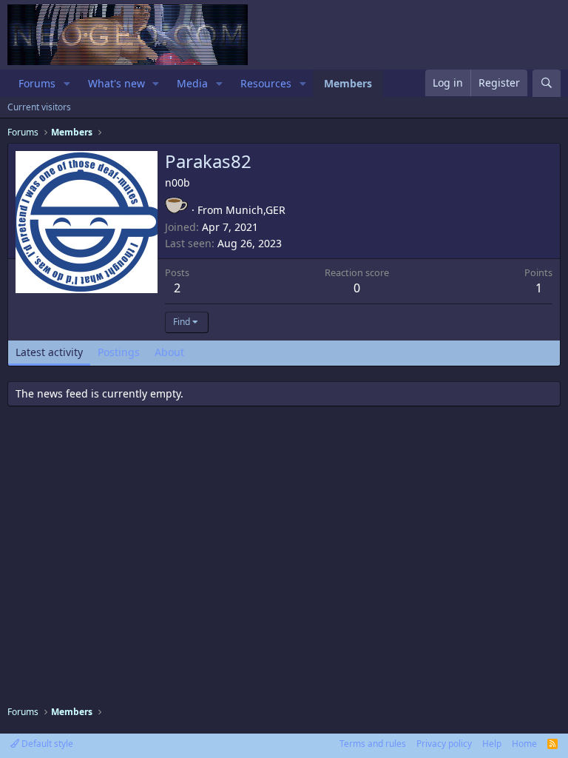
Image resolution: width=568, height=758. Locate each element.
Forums (36, 83)
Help (491, 743)
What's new (116, 83)
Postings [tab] (119, 352)
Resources (265, 83)
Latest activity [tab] (49, 352)
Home (524, 743)
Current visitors (39, 107)
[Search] (546, 83)
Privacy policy (444, 743)
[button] (67, 83)
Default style (46, 743)
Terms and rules (372, 743)
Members (348, 83)
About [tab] (169, 352)
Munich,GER (255, 210)
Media (192, 83)
